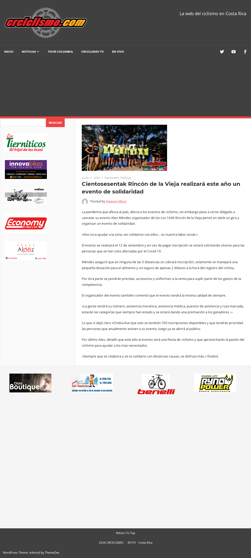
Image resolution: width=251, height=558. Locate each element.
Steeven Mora (116, 201)
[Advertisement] (125, 87)
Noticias (29, 51)
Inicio (9, 51)
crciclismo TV (92, 51)
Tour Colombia (60, 51)
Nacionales (112, 178)
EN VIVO (118, 51)
